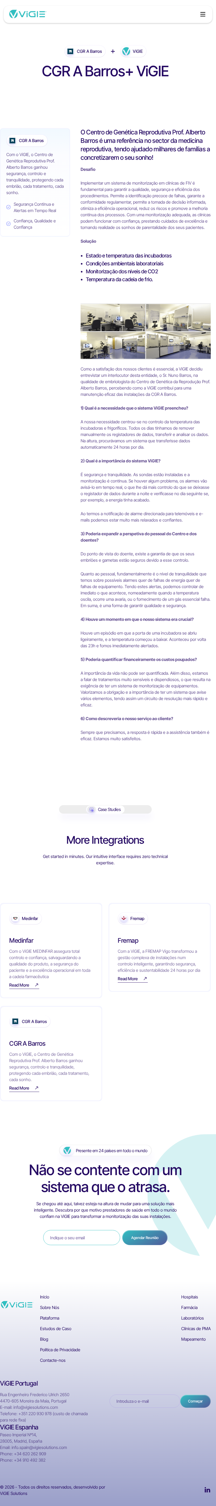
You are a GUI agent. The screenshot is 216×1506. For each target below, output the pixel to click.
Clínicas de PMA (196, 1328)
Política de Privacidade (60, 1349)
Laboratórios (192, 1318)
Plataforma (49, 1318)
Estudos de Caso (55, 1328)
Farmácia (189, 1307)
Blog (44, 1339)
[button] (203, 14)
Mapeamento (193, 1339)
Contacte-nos (53, 1360)
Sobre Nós (49, 1307)
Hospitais (189, 1296)
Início (44, 1296)
